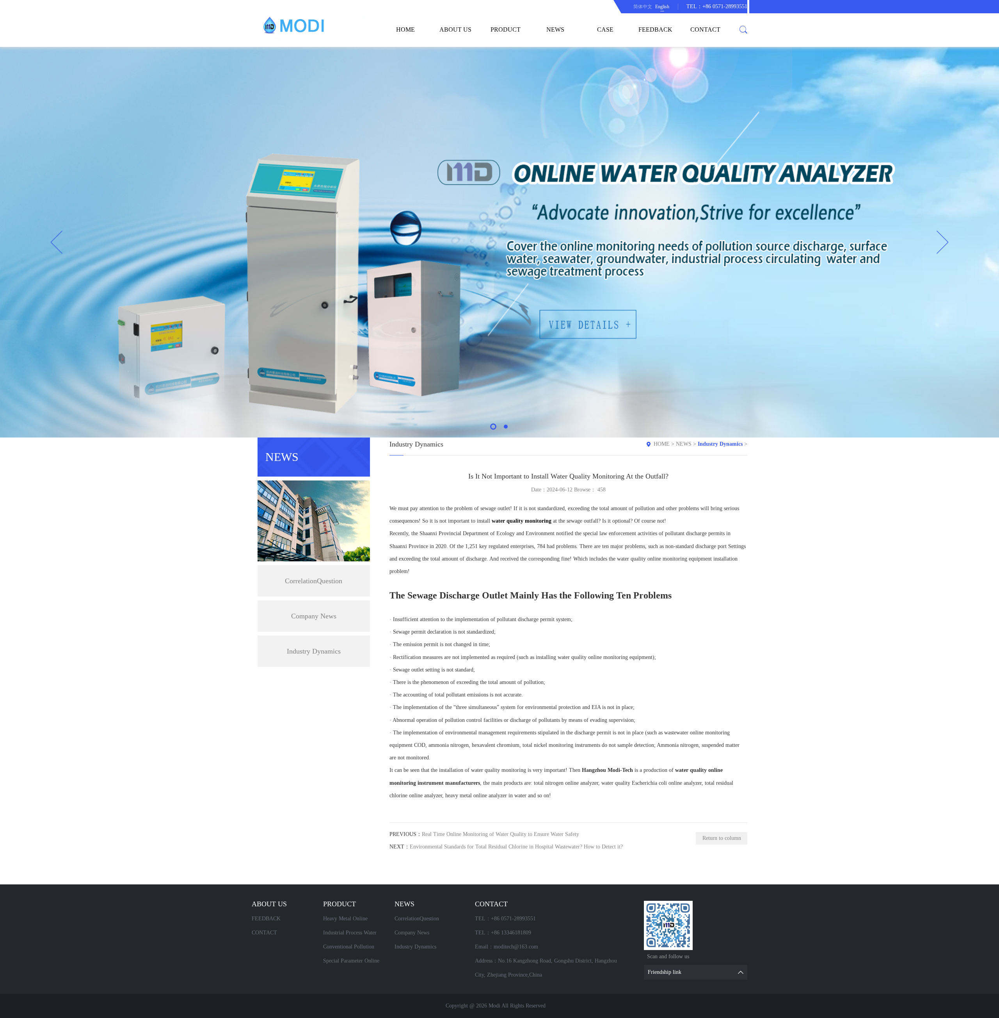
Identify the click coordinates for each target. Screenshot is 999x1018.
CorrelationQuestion (313, 581)
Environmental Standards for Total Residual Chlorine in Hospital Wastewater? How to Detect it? (516, 847)
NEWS (555, 29)
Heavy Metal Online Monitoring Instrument (348, 921)
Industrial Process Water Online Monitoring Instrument (356, 935)
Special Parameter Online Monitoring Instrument (351, 963)
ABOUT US (455, 29)
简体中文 (642, 6)
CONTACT (705, 29)
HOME (405, 29)
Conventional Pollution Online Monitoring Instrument (356, 949)
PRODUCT (506, 29)
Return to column (721, 838)
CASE (605, 29)
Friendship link (664, 972)
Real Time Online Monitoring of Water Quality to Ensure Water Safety (500, 834)
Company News (313, 616)
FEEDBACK (655, 29)
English (662, 6)
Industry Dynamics (314, 651)
